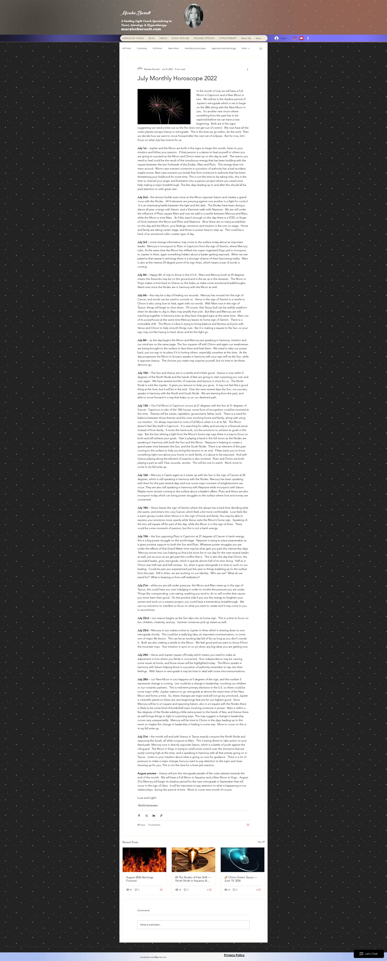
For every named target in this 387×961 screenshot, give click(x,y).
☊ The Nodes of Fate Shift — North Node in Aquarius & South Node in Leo (193, 879)
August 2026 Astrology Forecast (139, 879)
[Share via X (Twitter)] (146, 815)
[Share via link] (161, 815)
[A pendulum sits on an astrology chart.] (193, 859)
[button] (260, 48)
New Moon (173, 48)
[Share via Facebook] (139, 815)
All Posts (126, 48)
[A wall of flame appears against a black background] (144, 859)
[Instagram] (295, 38)
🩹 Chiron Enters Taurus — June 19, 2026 (240, 879)
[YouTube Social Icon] (301, 38)
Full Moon (157, 48)
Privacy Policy (234, 955)
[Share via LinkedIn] (153, 815)
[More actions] (247, 69)
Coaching (142, 48)
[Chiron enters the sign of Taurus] (242, 859)
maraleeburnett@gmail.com (153, 957)
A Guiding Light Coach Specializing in (146, 21)
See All (261, 841)
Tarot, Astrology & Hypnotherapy (144, 25)
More (244, 48)
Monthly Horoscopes (195, 48)
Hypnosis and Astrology (224, 48)
